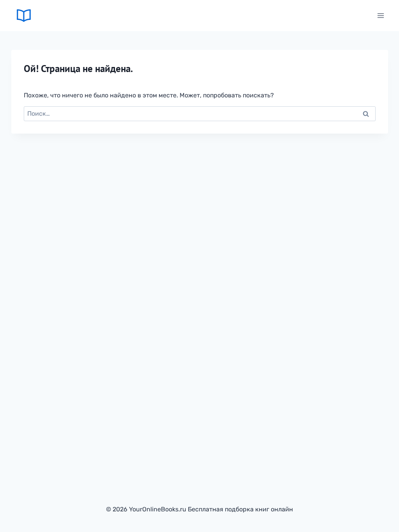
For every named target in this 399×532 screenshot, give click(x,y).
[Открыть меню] (381, 15)
